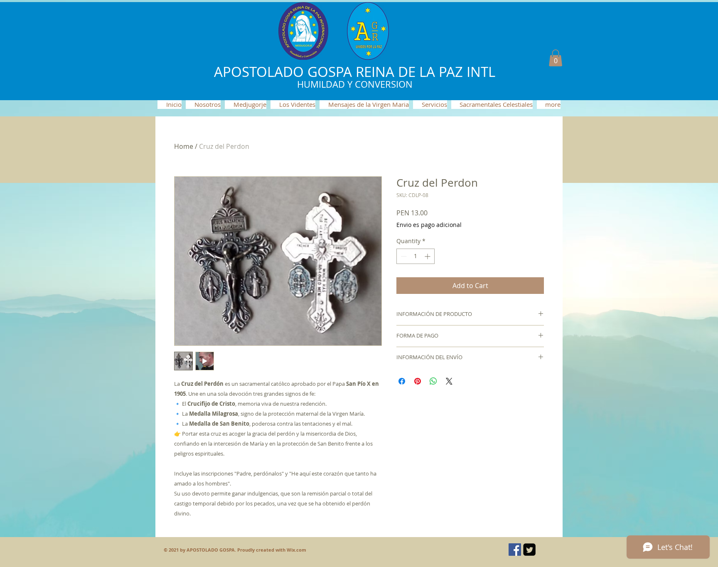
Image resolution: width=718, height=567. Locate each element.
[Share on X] (449, 381)
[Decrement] (403, 256)
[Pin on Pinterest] (418, 381)
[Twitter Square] (529, 549)
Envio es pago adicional (429, 225)
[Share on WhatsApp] (433, 381)
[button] (555, 58)
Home (183, 146)
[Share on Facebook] (402, 381)
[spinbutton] (415, 256)
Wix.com (296, 550)
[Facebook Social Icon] (515, 549)
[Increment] (428, 256)
